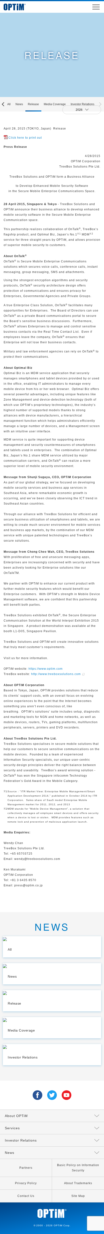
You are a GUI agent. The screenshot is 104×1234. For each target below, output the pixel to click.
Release (33, 104)
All (9, 104)
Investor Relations (82, 104)
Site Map (78, 1196)
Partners (25, 1167)
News (19, 104)
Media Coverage (55, 104)
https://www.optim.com (46, 668)
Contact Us (25, 1196)
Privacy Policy (26, 1183)
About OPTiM (16, 1116)
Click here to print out (25, 137)
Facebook (37, 1095)
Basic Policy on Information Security (78, 1167)
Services (12, 1128)
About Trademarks (78, 1183)
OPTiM (19, 7)
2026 (79, 109)
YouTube (66, 1095)
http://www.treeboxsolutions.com (56, 674)
